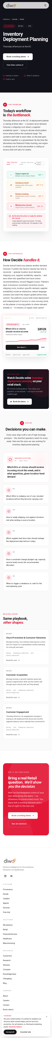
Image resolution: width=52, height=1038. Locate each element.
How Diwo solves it (15, 65)
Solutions (6, 19)
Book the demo (19, 402)
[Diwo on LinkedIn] (5, 876)
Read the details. (15, 1027)
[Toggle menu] (45, 5)
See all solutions (19, 824)
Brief (43, 347)
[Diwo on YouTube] (11, 876)
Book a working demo (16, 56)
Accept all (10, 1032)
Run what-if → (22, 347)
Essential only (25, 1032)
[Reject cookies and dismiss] (46, 1016)
